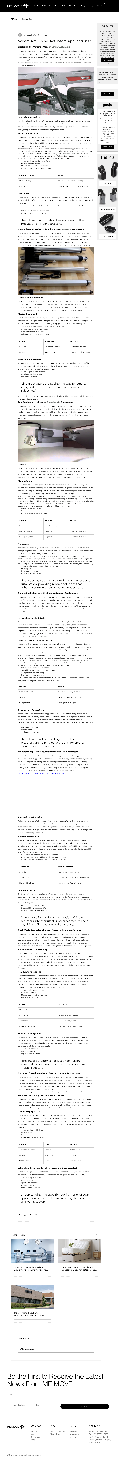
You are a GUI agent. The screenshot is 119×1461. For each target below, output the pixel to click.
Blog (33, 1423)
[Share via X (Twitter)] (25, 1214)
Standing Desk (27, 19)
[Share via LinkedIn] (30, 1214)
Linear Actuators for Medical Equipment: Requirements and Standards (30, 1268)
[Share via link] (36, 1214)
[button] (46, 5)
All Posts (14, 19)
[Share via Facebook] (19, 1214)
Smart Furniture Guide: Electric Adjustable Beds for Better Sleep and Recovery (78, 1268)
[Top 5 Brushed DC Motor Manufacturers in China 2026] (32, 1297)
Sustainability (37, 1420)
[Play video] (56, 793)
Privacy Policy (55, 1417)
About (34, 1417)
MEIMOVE (13, 1410)
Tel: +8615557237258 (98, 1417)
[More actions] (93, 35)
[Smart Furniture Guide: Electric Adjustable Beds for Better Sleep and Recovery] (79, 1251)
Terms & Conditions (58, 1415)
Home (34, 1415)
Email (12, 1378)
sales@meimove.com (98, 1415)
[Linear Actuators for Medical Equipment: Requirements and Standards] (32, 1251)
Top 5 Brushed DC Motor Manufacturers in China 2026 (29, 1314)
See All (98, 1235)
